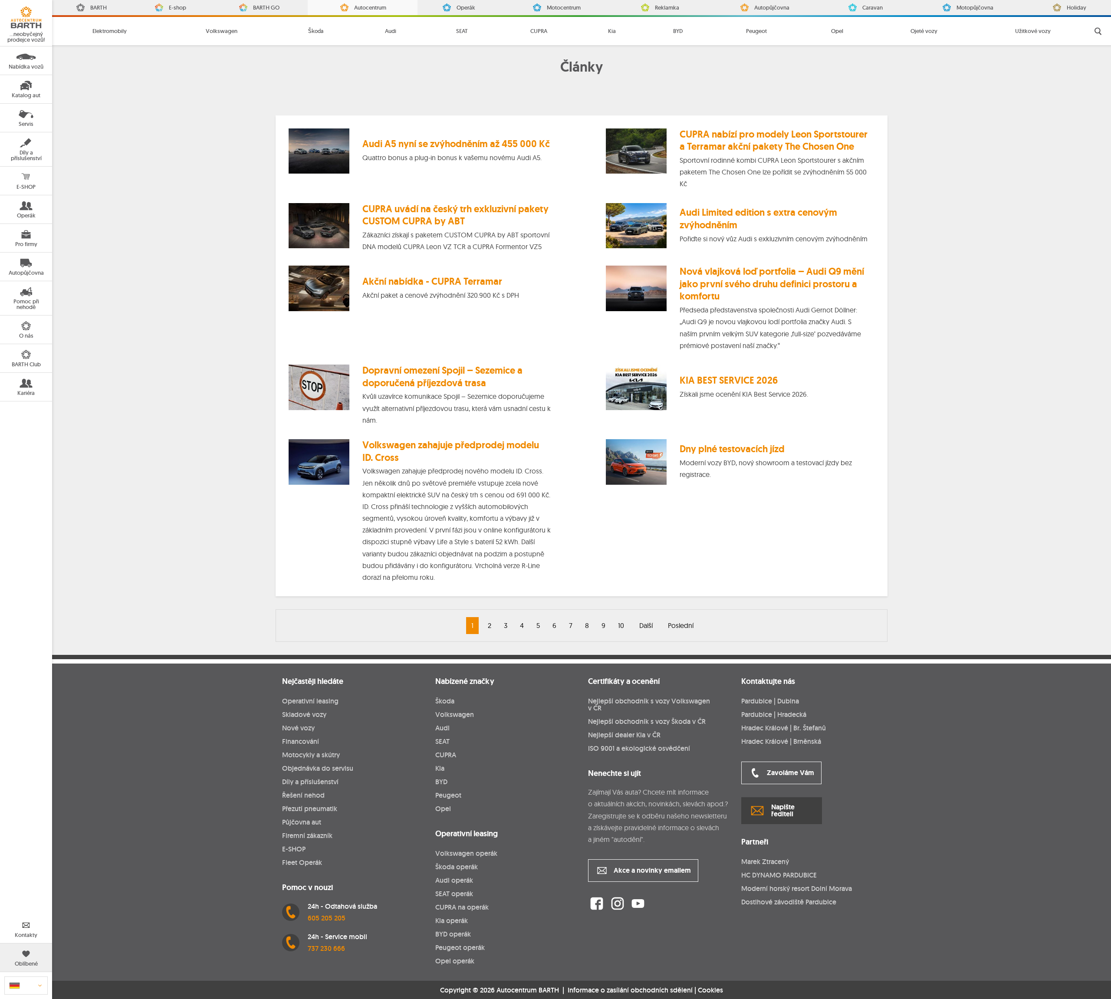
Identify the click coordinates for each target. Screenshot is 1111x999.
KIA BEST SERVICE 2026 (729, 380)
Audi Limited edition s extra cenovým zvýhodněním (758, 218)
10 (621, 625)
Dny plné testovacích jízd (732, 449)
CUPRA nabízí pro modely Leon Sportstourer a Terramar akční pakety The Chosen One (774, 140)
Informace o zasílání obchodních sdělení (630, 990)
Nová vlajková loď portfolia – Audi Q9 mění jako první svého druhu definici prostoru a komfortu (772, 283)
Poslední (681, 625)
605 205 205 (326, 918)
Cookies (710, 990)
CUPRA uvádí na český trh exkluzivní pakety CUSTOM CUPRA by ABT (455, 215)
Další (646, 625)
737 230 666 (326, 948)
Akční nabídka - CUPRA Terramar (432, 281)
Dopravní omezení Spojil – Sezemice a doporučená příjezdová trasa (442, 376)
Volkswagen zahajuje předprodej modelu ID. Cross (450, 451)
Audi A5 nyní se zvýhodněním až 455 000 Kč (456, 144)
